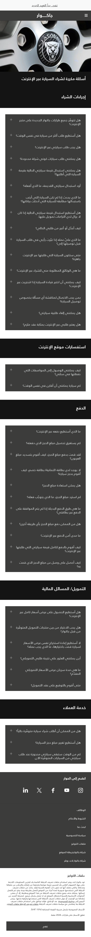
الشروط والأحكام (77, 818)
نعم (45, 926)
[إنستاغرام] (80, 790)
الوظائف (81, 810)
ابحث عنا (81, 827)
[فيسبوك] (53, 790)
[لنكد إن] (25, 790)
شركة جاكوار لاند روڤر (75, 861)
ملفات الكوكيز (78, 844)
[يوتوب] (66, 790)
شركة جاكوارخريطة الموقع (72, 852)
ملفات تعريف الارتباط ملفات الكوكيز (23, 904)
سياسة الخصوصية (76, 835)
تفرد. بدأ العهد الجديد (45, 5)
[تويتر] (39, 790)
